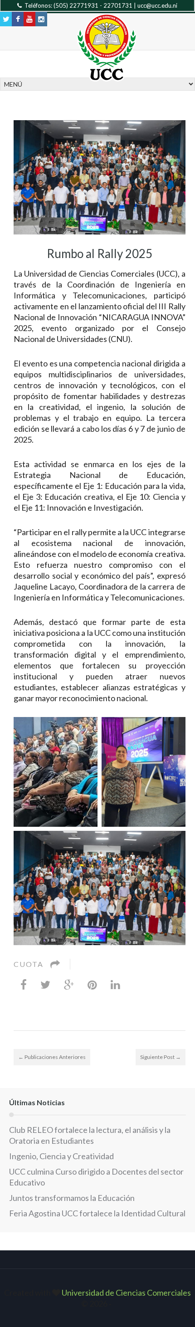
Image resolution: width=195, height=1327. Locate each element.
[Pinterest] (92, 984)
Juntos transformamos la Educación (72, 1198)
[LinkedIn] (115, 984)
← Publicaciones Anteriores (52, 1057)
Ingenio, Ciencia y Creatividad (61, 1156)
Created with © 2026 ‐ (97, 1298)
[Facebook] (24, 984)
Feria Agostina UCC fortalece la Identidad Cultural (97, 1213)
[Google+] (69, 984)
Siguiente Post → (160, 1057)
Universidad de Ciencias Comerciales (126, 1293)
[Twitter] (45, 984)
